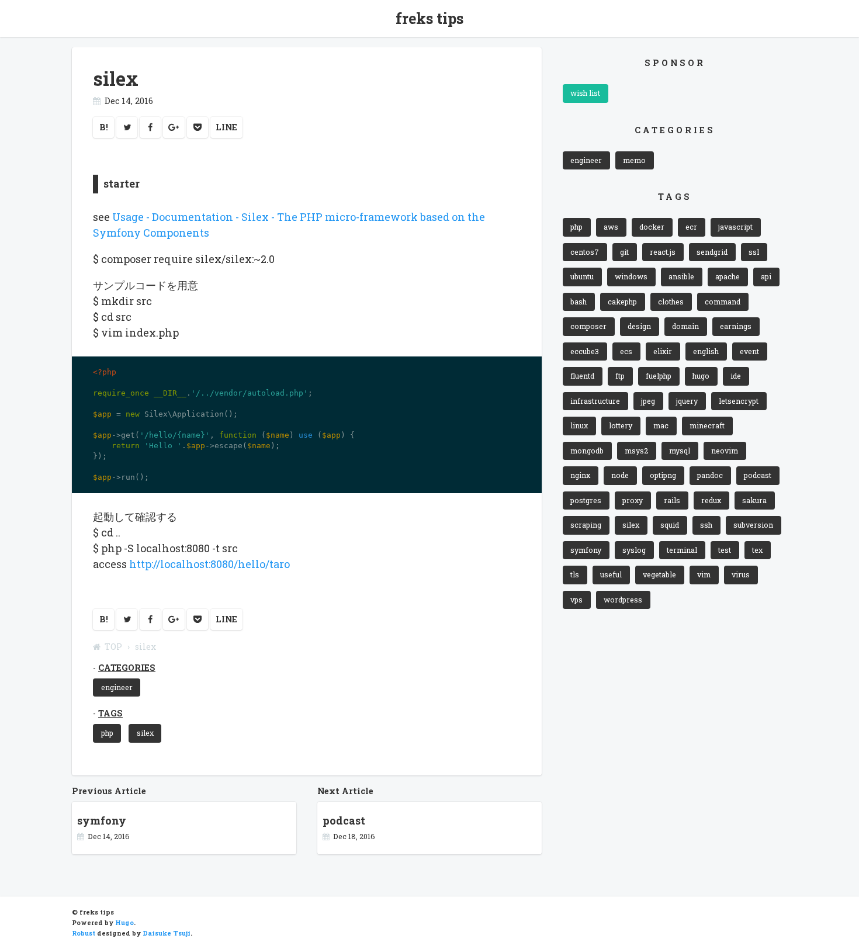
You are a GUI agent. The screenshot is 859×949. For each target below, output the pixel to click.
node (620, 475)
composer (588, 326)
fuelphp (658, 375)
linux (579, 425)
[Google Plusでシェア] (174, 127)
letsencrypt (738, 401)
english (706, 351)
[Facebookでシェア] (150, 127)
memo (634, 160)
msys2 (636, 450)
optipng (663, 475)
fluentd (582, 375)
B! (103, 127)
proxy (632, 500)
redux (711, 500)
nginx (580, 475)
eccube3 (584, 351)
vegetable (659, 574)
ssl (754, 252)
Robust (83, 933)
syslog (634, 550)
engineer (117, 687)
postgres (585, 500)
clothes (671, 301)
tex (757, 550)
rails (672, 500)
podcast (757, 475)
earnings (735, 326)
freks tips (429, 18)
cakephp (622, 301)
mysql (679, 450)
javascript (735, 226)
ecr (691, 226)
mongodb (587, 450)
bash (578, 301)
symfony (585, 550)
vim (704, 574)
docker (651, 226)
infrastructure (595, 401)
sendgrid (712, 252)
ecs (626, 351)
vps (576, 599)
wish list (585, 93)
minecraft (707, 425)
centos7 (584, 252)
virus (741, 574)
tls (574, 574)
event (749, 351)
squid (669, 524)
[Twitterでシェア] (126, 127)
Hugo (124, 923)
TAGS (110, 713)
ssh (706, 524)
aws (611, 226)
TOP (113, 646)
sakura (754, 500)
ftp (620, 375)
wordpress (623, 599)
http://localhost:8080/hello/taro (209, 564)
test (724, 550)
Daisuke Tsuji (166, 933)
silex (145, 732)
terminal (682, 550)
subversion (753, 524)
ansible (681, 276)
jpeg (648, 401)
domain (685, 326)
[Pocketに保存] (197, 127)
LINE (226, 127)
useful (611, 574)
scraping (585, 524)
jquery (687, 401)
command (722, 301)
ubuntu (582, 276)
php (107, 732)
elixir (662, 351)
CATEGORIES (126, 667)
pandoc (710, 475)
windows (631, 276)
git (624, 252)
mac (661, 425)
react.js (663, 252)
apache (727, 276)
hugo (700, 375)
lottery (620, 425)
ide (735, 375)
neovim (724, 450)
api (766, 276)
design (639, 326)
